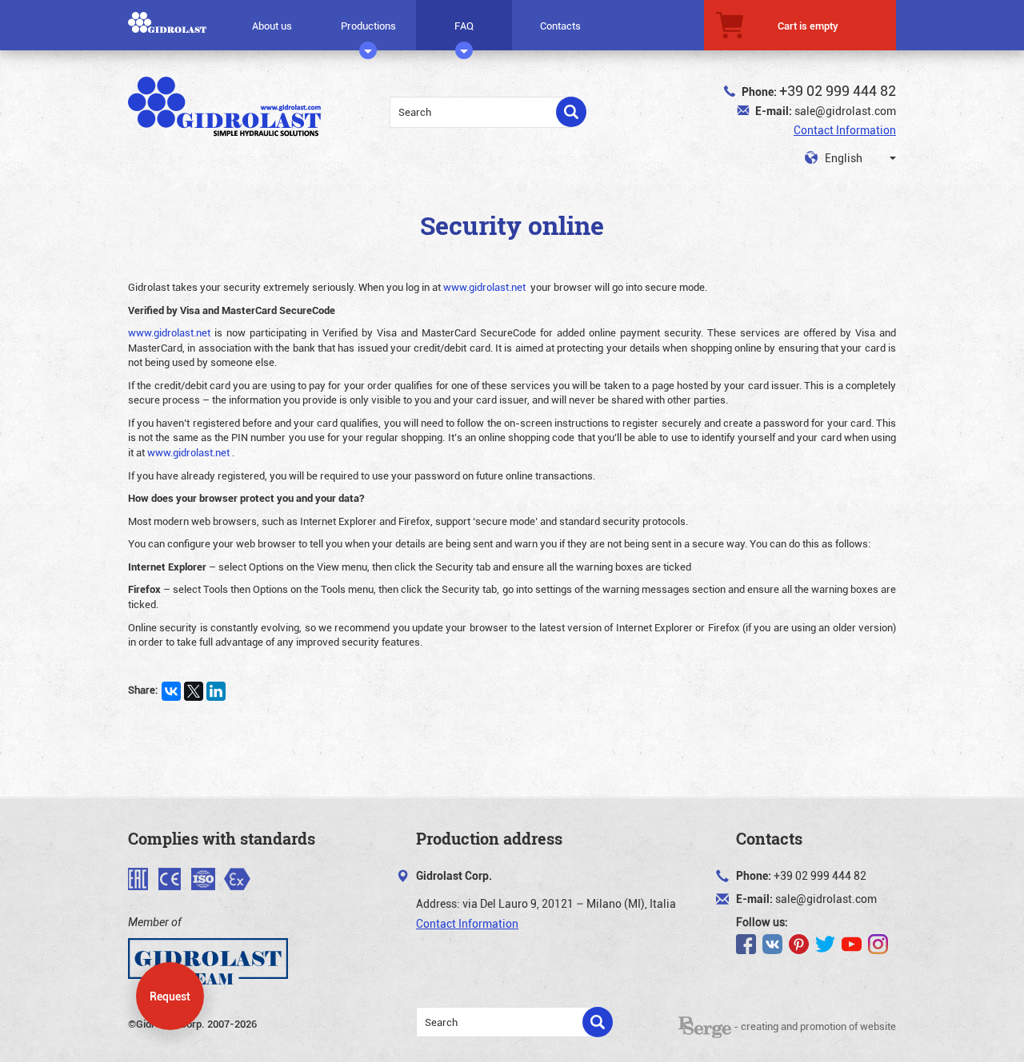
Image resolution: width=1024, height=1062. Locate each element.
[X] (193, 691)
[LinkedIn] (216, 691)
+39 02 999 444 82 (837, 90)
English (842, 157)
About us (272, 25)
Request (170, 996)
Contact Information (845, 129)
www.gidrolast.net (484, 287)
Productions (368, 25)
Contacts (560, 25)
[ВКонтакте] (171, 691)
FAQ (464, 25)
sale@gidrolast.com (845, 110)
